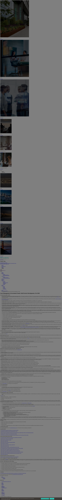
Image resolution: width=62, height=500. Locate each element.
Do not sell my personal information (45, 498)
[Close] (61, 498)
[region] (31, 498)
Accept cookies (51, 498)
